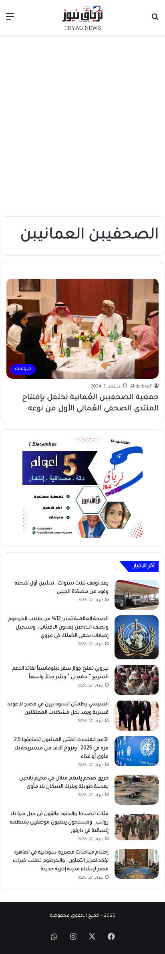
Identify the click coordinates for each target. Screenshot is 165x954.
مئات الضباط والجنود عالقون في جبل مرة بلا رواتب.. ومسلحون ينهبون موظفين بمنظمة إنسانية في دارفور (59, 822)
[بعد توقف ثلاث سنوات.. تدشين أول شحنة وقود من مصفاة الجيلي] (137, 595)
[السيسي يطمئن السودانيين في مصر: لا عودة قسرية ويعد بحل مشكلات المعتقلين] (137, 716)
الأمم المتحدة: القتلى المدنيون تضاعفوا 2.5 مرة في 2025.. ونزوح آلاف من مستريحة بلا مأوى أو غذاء (61, 748)
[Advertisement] (82, 125)
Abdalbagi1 (141, 386)
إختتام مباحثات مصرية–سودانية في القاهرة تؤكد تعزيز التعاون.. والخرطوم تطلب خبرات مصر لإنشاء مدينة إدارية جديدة (61, 861)
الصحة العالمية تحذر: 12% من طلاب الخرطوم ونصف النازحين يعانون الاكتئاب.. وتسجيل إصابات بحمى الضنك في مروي (58, 628)
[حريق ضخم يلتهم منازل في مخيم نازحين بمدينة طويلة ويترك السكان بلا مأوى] (137, 790)
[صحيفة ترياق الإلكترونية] (82, 18)
